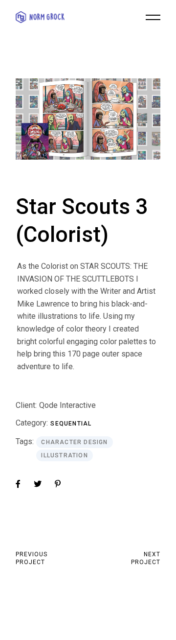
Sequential (70, 423)
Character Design (74, 442)
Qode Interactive (67, 405)
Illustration (64, 455)
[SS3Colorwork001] (88, 119)
